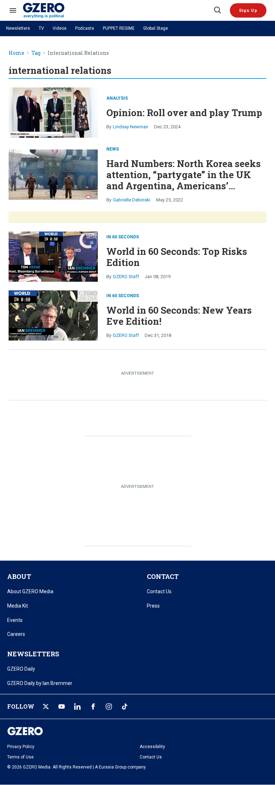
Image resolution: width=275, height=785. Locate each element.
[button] (248, 10)
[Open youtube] (62, 706)
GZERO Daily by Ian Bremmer (39, 683)
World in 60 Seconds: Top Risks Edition (176, 256)
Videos (60, 28)
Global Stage (155, 28)
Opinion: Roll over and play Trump (184, 112)
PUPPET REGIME (119, 28)
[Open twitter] (46, 706)
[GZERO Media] (118, 10)
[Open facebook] (93, 706)
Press (153, 606)
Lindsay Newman (130, 126)
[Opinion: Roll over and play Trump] (53, 111)
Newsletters (18, 28)
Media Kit (17, 606)
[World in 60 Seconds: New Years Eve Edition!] (53, 314)
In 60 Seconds (122, 236)
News (112, 149)
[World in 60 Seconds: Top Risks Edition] (53, 256)
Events (15, 620)
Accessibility (152, 746)
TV (41, 28)
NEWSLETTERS (33, 654)
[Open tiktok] (125, 706)
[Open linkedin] (77, 706)
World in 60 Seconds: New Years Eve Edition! (179, 315)
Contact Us (159, 591)
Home (16, 53)
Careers (16, 634)
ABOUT (19, 576)
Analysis (117, 98)
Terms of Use (20, 757)
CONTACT (163, 576)
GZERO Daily (21, 669)
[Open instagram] (109, 706)
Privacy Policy (20, 746)
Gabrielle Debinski (131, 200)
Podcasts (84, 28)
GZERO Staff (126, 276)
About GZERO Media (30, 591)
